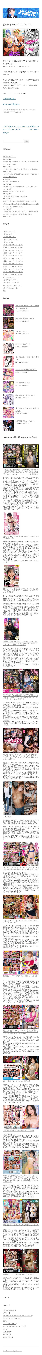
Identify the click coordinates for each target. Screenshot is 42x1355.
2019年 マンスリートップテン (13, 256)
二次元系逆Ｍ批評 (8, 1310)
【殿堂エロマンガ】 (9, 237)
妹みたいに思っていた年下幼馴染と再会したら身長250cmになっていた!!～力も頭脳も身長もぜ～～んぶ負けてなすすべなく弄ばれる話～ (21, 203)
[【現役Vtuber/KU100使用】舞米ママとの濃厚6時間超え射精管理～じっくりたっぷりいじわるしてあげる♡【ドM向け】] (8, 412)
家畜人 (5, 1321)
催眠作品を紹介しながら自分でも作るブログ (17, 1316)
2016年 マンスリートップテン (13, 247)
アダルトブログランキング (11, 1318)
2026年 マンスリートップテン (13, 274)
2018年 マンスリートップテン (13, 253)
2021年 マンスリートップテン (13, 261)
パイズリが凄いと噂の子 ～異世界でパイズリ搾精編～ (20, 169)
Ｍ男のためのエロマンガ (11, 282)
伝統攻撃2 (6, 1334)
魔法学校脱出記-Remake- (11, 182)
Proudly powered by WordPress (12, 1351)
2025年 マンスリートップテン (13, 272)
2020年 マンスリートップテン (13, 258)
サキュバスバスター (9, 1324)
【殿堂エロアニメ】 (9, 231)
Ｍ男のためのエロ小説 (10, 288)
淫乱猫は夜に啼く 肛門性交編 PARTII (15, 196)
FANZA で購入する (9, 99)
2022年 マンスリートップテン (13, 264)
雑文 (4, 291)
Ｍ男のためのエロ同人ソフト (20, 109)
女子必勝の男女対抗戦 (22, 382)
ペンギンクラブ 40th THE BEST (26, 370)
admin (21, 112)
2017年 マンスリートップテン (13, 250)
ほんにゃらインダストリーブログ (14, 1326)
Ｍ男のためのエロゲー (10, 280)
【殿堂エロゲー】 (8, 234)
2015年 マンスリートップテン (13, 245)
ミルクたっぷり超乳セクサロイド (14, 191)
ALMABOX (6, 1332)
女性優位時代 (7, 1337)
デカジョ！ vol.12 (21, 331)
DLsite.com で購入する (11, 104)
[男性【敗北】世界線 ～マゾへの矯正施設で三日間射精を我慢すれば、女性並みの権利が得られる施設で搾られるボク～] (8, 310)
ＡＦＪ (5, 1329)
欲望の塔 (6, 1313)
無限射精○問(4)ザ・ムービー (24, 318)
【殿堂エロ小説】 (8, 242)
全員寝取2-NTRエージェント (24, 421)
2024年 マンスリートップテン (13, 269)
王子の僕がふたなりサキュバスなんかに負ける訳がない (11, 129)
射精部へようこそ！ (9, 157)
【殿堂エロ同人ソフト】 (11, 239)
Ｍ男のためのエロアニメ (11, 277)
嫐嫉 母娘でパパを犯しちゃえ (25, 395)
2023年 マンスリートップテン (13, 266)
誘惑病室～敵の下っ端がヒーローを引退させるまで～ (20, 186)
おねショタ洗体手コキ (22, 344)
